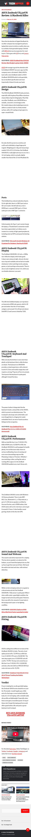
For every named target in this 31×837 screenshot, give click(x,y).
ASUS (3, 67)
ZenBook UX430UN (8, 762)
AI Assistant (7, 820)
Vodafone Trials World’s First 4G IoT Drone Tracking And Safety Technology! (15, 675)
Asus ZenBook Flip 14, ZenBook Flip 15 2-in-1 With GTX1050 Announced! (14, 429)
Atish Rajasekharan (9, 769)
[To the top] (27, 830)
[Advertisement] (15, 177)
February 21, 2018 (11, 19)
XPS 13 (6, 51)
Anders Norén (11, 834)
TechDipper (10, 832)
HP (17, 53)
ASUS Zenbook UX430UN (9, 760)
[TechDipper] (16, 3)
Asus (4, 757)
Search (25, 810)
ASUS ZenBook (12, 757)
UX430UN (20, 760)
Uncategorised (7, 9)
